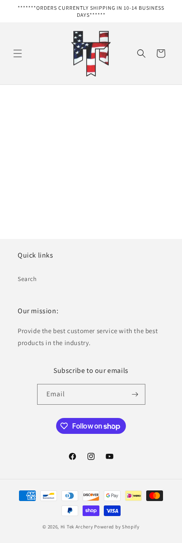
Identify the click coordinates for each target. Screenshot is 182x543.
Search (27, 279)
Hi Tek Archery (77, 527)
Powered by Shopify (117, 527)
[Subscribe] (135, 394)
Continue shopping (91, 181)
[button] (17, 53)
